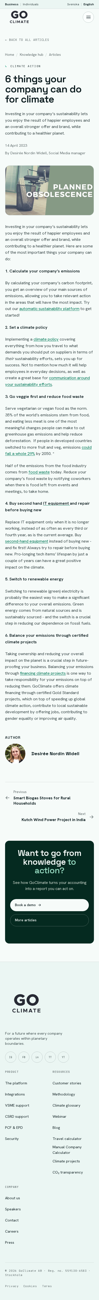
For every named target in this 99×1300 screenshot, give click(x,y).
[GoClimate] (19, 16)
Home (9, 54)
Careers (12, 1231)
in (37, 1057)
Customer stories (67, 1083)
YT (63, 1057)
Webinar (60, 1116)
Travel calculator (67, 1138)
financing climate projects (43, 673)
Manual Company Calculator (67, 1149)
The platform (16, 1083)
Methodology (64, 1094)
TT (50, 1057)
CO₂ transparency (68, 1172)
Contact (12, 1220)
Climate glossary (66, 1105)
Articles (55, 54)
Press (9, 1242)
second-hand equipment (26, 541)
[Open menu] (88, 17)
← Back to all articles (27, 40)
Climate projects (66, 1161)
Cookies (30, 1286)
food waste (39, 472)
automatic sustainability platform (49, 308)
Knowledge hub (31, 54)
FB (23, 1057)
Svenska (73, 4)
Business (12, 4)
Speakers (13, 1209)
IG (10, 1057)
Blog (56, 1127)
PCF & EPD (14, 1127)
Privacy (12, 1286)
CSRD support (17, 1116)
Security (12, 1138)
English (89, 4)
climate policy (46, 339)
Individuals (31, 4)
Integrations (15, 1094)
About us (12, 1197)
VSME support (17, 1105)
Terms (47, 1286)
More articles (26, 920)
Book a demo (28, 905)
